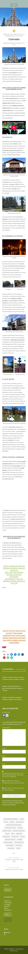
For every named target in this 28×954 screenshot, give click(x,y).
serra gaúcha (11, 848)
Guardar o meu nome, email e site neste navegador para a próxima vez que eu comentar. (13, 775)
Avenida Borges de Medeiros (11, 819)
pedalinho (19, 839)
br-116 (6, 822)
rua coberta (18, 845)
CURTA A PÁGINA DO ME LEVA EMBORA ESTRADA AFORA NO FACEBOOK (14, 568)
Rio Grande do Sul (19, 842)
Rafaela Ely (13, 43)
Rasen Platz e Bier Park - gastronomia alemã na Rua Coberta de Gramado (12, 688)
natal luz (23, 836)
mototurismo (15, 836)
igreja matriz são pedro (18, 830)
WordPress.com (14, 950)
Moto (20, 34)
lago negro (19, 833)
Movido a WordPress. (10, 949)
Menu (14, 5)
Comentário (6, 727)
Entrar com (6, 712)
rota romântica (9, 845)
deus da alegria (19, 822)
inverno (7, 833)
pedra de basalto (8, 842)
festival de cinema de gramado (13, 825)
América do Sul (8, 34)
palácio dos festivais (10, 839)
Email (4, 756)
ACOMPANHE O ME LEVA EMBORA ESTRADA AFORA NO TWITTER (14, 581)
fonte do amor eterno (10, 827)
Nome (4, 748)
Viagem (20, 36)
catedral (12, 822)
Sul (16, 36)
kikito (13, 833)
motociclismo (6, 836)
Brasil (16, 34)
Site (3, 763)
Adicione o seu (20, 669)
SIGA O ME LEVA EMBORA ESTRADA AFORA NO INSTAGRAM (14, 575)
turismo (18, 848)
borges (22, 819)
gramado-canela (7, 830)
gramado (20, 827)
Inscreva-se (8, 919)
